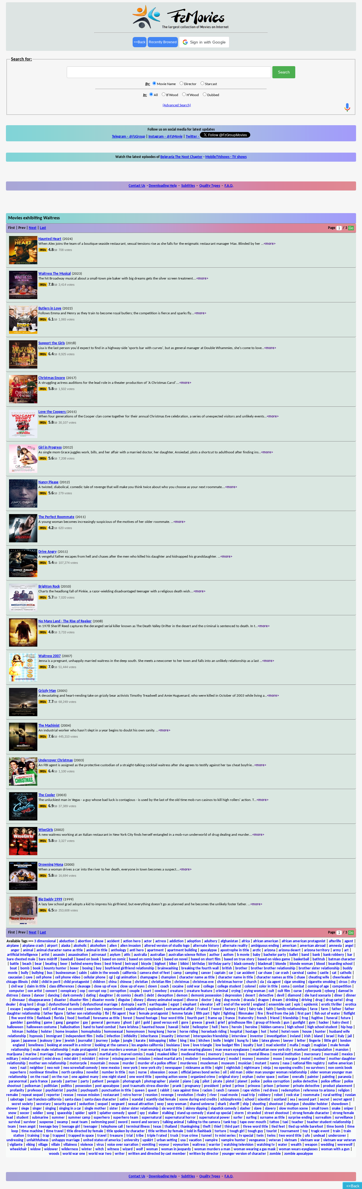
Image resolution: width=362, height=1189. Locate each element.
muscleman (209, 1063)
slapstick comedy (223, 1108)
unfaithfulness (37, 1140)
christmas (181, 982)
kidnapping (157, 1041)
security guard (65, 1104)
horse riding (189, 1032)
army (337, 950)
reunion (151, 1095)
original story (229, 1077)
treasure (116, 1136)
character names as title (275, 977)
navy (13, 1068)
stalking (168, 1113)
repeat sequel (32, 1095)
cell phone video (67, 977)
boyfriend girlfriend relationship (129, 968)
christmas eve (203, 982)
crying (235, 991)
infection (113, 1036)
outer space (266, 1077)
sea (292, 1099)
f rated (202, 1009)
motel (305, 1059)
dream (277, 1000)
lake (255, 1041)
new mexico (110, 1068)
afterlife (335, 941)
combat (298, 986)
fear (132, 1013)
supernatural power (214, 1117)
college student (229, 986)
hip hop (346, 1027)
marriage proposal (71, 1054)
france (230, 1018)
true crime (190, 1136)
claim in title (36, 986)
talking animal (173, 1122)
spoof (132, 1113)
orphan (247, 1077)
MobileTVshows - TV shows (226, 157)
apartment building (182, 950)
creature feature (199, 991)
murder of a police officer (157, 1063)
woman (152, 1149)
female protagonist (153, 1013)
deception (165, 995)
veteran (275, 1140)
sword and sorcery (145, 1122)
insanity (167, 1036)
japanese (29, 1041)
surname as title (272, 1117)
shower (12, 1108)
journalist (85, 1041)
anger (15, 950)
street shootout (276, 1113)
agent (348, 941)
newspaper (173, 1068)
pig (197, 1081)
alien (113, 946)
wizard (127, 1149)
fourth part (195, 1018)
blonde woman (301, 964)
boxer (74, 968)
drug (318, 1000)
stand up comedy (190, 1113)
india (99, 1036)
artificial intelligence (22, 955)
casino (311, 973)
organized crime (203, 1077)
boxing (87, 968)
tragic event (320, 1131)
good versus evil (165, 1023)
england (259, 1004)
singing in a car (70, 1108)
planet (242, 1081)
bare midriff (48, 959)
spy (142, 1113)
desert (250, 995)
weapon (311, 1145)
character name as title (197, 977)
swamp (62, 1122)
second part (307, 1099)
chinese (126, 982)
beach (26, 964)
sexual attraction (141, 1104)
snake (336, 1108)
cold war (193, 986)
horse (171, 1032)
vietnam (290, 1140)
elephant (190, 1004)
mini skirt (71, 1059)
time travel (54, 1131)
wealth (296, 1145)
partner (71, 1081)
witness (113, 1149)
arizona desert (290, 950)
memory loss (235, 1054)
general (97, 1023)
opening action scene (171, 1077)
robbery (264, 1095)
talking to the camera (203, 1122)
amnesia (335, 946)
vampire (211, 1140)
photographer (155, 1081)
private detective (306, 1086)
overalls (298, 1077)
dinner (351, 995)
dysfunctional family (64, 1004)
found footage (147, 1018)
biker (173, 964)
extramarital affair (180, 1009)
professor (34, 1090)
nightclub (233, 1068)
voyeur (164, 1145)
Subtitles (188, 186)
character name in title (235, 977)
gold (146, 1023)
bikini (184, 964)
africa (246, 941)
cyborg (330, 991)
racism (207, 1090)
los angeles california (147, 1045)
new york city (151, 1068)
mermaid (331, 1054)
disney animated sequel (165, 1000)
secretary (43, 1104)
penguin (113, 1081)
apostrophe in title (234, 950)
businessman (66, 973)
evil (45, 1009)
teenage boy (48, 1127)
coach (164, 986)
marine (30, 1054)
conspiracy (68, 991)
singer (37, 1108)
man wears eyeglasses (232, 1050)
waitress (198, 1145)
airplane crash (33, 946)
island (318, 1036)
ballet (293, 955)
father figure (53, 1013)
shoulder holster (315, 1104)
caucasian (15, 977)
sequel (103, 1104)
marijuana (14, 1054)
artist (45, 955)
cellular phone (94, 977)
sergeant (118, 1104)
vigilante (16, 1145)
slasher (245, 1108)
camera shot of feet (155, 973)
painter (313, 1077)
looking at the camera (111, 1045)
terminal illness (138, 1127)
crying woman (254, 991)
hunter (320, 1032)
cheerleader (342, 977)
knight (229, 1041)
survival (14, 1122)
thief (217, 1127)
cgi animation (126, 977)
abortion (84, 941)
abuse (99, 941)
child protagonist (76, 982)
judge (115, 1041)
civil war (17, 986)
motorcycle (78, 1063)
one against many (85, 1077)
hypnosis (36, 1036)
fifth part (203, 1013)
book (36, 968)
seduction (86, 1104)
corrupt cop (97, 991)
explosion (155, 1009)
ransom (233, 1090)
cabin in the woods (104, 973)
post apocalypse (107, 1086)
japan (15, 1041)
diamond (294, 995)
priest (226, 1086)
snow (12, 1113)
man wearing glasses (196, 1050)
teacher (297, 1122)
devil (280, 995)
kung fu (243, 1041)
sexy (160, 1104)
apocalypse (208, 950)
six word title (172, 1108)
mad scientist (276, 1045)
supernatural (151, 1117)
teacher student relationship (329, 1122)
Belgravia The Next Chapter (181, 157)
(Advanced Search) (177, 105)
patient (98, 1081)
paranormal (18, 1081)
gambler (16, 1023)
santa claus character (100, 1099)
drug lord (26, 1004)
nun (132, 1072)
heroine (251, 1027)
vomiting (148, 1145)
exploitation (135, 1009)
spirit (92, 1113)
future (346, 1018)
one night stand (114, 1077)
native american (340, 1063)
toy (305, 1131)
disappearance (40, 1000)
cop (82, 991)
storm (239, 1113)
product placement (337, 1086)
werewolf (344, 1145)
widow (35, 1149)
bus (49, 973)
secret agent (342, 1099)
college (208, 986)
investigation (276, 1036)
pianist (174, 1081)
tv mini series (225, 1136)
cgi (111, 977)
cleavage (83, 986)
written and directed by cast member (157, 1154)
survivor (29, 1122)
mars (92, 1054)
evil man (58, 1009)
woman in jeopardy (176, 1149)
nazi (23, 1068)
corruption (118, 991)
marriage (47, 1054)
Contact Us (137, 186)
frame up (215, 1018)
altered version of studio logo (166, 946)
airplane (13, 946)
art (346, 950)
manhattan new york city (272, 1050)
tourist (271, 1131)
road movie (229, 1095)
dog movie (232, 1000)
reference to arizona (319, 1090)
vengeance (257, 1140)
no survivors (315, 1068)
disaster (60, 1000)
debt (150, 995)
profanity (17, 1090)
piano (187, 1081)
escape (15, 1009)
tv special (246, 1136)
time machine (32, 1131)
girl (137, 1023)
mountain (97, 1063)
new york (130, 1068)
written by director (204, 1154)
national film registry (309, 1063)
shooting (259, 1104)
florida (59, 1018)
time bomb (335, 1127)
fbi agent (119, 1013)
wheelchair (18, 1149)
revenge (167, 1095)
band (305, 955)
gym (312, 1023)
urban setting (167, 1140)
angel (349, 946)
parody (56, 1081)
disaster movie (103, 1000)
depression (233, 995)
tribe (140, 1136)
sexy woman (176, 1104)
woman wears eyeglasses (298, 1149)
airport (52, 946)
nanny (274, 1063)
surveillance (344, 1117)
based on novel (176, 959)
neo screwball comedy (80, 1068)
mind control (31, 1059)
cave (29, 977)
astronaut (98, 955)
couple (135, 991)
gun (286, 1023)
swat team (79, 1122)
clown (152, 986)
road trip (248, 1095)
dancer (39, 995)
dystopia (127, 1004)
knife (217, 1041)
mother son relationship (47, 1063)
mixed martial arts (168, 1059)
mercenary (312, 1054)
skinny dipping (196, 1108)
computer (16, 991)
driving (306, 1000)
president (211, 1086)
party (85, 1081)
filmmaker (246, 1013)
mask (150, 1054)
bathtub (319, 959)
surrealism (323, 1117)
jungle (127, 1041)
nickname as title (199, 1068)
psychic (71, 1090)
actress (160, 941)
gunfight (299, 1023)
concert (51, 991)
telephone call (112, 1127)
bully (24, 973)
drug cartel (334, 1000)
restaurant (111, 1095)
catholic (346, 973)
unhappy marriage (66, 1140)
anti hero (137, 950)
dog (218, 1000)
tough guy (255, 1131)
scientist (264, 1099)
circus (343, 982)
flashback (44, 1018)
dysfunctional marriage (100, 1004)
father (336, 1009)
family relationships (292, 1009)
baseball (67, 959)
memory (214, 1054)
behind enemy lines (86, 964)
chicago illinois (17, 982)
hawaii (173, 1027)
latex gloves (271, 1041)
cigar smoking (294, 982)
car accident (246, 973)
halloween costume (42, 1027)
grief (221, 1023)
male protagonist (85, 1050)
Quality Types (209, 186)
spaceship (64, 1113)
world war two (100, 1154)
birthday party (219, 964)
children (99, 982)
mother (320, 1059)
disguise (124, 1000)
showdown (339, 1104)
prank (177, 1086)
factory (230, 1009)
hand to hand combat (99, 1027)
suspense (46, 1122)
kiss (192, 1041)
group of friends (268, 1023)
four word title (172, 1018)
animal (28, 950)
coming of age (318, 986)
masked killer (167, 1054)
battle (14, 964)
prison (268, 1086)
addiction (176, 941)
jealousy (46, 1041)
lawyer (288, 1041)
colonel (250, 986)
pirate (217, 1081)
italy (341, 1036)
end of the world (237, 1004)
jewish (70, 1041)
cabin (83, 973)
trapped (59, 1136)
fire (260, 1013)
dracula (249, 1000)
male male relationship (50, 1050)
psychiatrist (54, 1090)
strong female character (310, 1113)
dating (91, 995)
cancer (206, 973)
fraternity (245, 1018)
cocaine (178, 986)
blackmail (265, 964)
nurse (142, 1072)
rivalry (201, 1095)
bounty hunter (55, 968)
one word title (140, 1077)
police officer (331, 1081)
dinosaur (18, 1000)
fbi (107, 1013)
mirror (104, 1059)
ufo (307, 1136)
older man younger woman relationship (276, 1072)
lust (259, 1045)
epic (297, 1004)
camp (177, 973)
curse (298, 991)
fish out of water (327, 1013)
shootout (276, 1104)
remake (12, 1095)
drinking (292, 1000)
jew (58, 1041)
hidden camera (272, 1027)
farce (314, 1009)
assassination (78, 955)
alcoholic (80, 946)
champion (168, 977)
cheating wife (319, 977)
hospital (236, 1032)
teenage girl (71, 1127)
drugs (41, 1004)
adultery (210, 941)
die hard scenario (318, 995)
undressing (15, 1140)
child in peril (51, 982)
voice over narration (122, 1145)
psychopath (89, 1090)
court (147, 991)
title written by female (165, 1131)
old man (236, 1072)
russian (350, 1095)
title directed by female (85, 1131)
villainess (70, 1145)
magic (305, 1045)
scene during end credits (198, 1099)
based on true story (239, 959)
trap (46, 1136)
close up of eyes (132, 986)
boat (13, 968)
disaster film (79, 1000)
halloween (15, 1027)
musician (244, 1063)
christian (141, 982)
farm (324, 1009)
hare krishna (128, 1027)
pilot (206, 1081)
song (50, 1113)
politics (66, 1086)
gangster (72, 1023)
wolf (139, 1149)
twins (271, 1136)
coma (285, 986)
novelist (92, 1072)
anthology (118, 950)
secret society (22, 1104)
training (33, 1136)
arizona (269, 950)
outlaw (283, 1077)
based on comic (114, 959)
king (183, 1041)
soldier (38, 1113)
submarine (40, 1117)
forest (127, 1018)
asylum (115, 955)
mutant (260, 1063)
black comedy (244, 964)
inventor (256, 1036)
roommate (311, 1095)
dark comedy (73, 995)
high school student (322, 1027)
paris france (39, 1081)
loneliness (36, 1045)
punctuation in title (116, 1090)
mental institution (287, 1054)
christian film (161, 982)
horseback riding (214, 1032)
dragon (263, 1000)
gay (85, 1023)
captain (219, 973)
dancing (53, 995)
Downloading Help (163, 186)
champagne (149, 977)
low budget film (228, 1045)
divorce (192, 1000)
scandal (137, 1099)
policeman (32, 1086)
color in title (268, 986)
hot (263, 1032)
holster (46, 1032)
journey (102, 1041)
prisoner (283, 1086)
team (12, 1127)
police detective (305, 1081)
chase (301, 977)
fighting (229, 1013)
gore (184, 1023)
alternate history (206, 946)
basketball (301, 959)
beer (64, 964)
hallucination (70, 1027)
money (247, 1059)
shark (222, 1104)
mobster (192, 1059)
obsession (157, 1072)
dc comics (124, 995)
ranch (220, 1090)
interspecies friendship (210, 1036)
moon (277, 1059)
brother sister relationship (319, 968)
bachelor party (275, 955)
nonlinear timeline (43, 1072)
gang (59, 1023)
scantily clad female (161, 1099)
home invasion (66, 1032)
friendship (290, 1018)
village (43, 1145)
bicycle (146, 964)
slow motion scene (293, 1108)
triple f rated (157, 1136)
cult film (284, 991)
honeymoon (135, 1032)
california (129, 973)
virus (100, 1145)
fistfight (349, 1013)
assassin (59, 955)
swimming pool (103, 1122)
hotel (274, 1032)
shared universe (202, 1104)
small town (319, 1108)
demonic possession (206, 995)
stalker (153, 1113)
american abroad (313, 946)
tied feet (278, 1127)
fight (216, 1013)
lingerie (315, 1041)
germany (113, 1023)
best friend (113, 964)
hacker (324, 1023)
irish (307, 1036)
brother (241, 968)
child (34, 982)
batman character (341, 959)
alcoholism (98, 946)
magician (320, 1045)
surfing (251, 1117)
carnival (298, 973)
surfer (238, 1117)
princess (254, 1086)
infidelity (130, 1036)
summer (58, 1117)
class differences (61, 986)
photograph (132, 1081)
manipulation (322, 1050)
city (353, 982)
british (227, 968)
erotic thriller (331, 1004)
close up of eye (105, 986)
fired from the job (280, 1013)
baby (256, 955)
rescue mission (88, 1095)
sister (113, 1108)
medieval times (193, 1054)
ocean (173, 1072)
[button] (204, 42)
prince (239, 1086)
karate (141, 1041)
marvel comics (132, 1054)
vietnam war (310, 1140)
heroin (237, 1027)
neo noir (53, 1068)
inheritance (149, 1036)
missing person (123, 1059)
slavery (270, 1108)
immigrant (54, 1036)
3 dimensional (45, 941)
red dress (270, 1090)
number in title (113, 1072)
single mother (95, 1108)
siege (25, 1108)
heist (185, 1027)
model (234, 1059)
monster (263, 1059)
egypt (175, 1004)
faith (269, 1009)
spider (80, 1113)
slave (258, 1108)
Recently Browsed (163, 42)
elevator (206, 1004)
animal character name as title (59, 950)
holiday (32, 1032)
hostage (251, 1032)
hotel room (290, 1032)
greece (197, 1023)
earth (141, 1004)
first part (304, 1013)
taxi (285, 1122)
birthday (198, 964)
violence (86, 1145)
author (214, 955)
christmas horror (230, 982)
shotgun (292, 1104)
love (186, 1045)
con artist (35, 991)
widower (51, 1149)
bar (349, 955)
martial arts (108, 1054)
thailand (171, 1127)
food (70, 1018)
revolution (185, 1095)
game (48, 1023)
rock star (292, 1095)
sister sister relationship (139, 1108)
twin (260, 1136)
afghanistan (229, 941)
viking (30, 1145)
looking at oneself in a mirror (69, 1045)
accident (113, 941)
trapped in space (81, 1136)
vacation (195, 1140)
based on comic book (145, 959)
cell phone (44, 977)
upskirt (148, 1140)
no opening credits (288, 1068)
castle (324, 973)
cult (271, 991)
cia (262, 982)
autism (228, 955)
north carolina (72, 1072)
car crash (282, 973)
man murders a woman (119, 1050)
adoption (194, 941)
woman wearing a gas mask (254, 1149)
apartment (155, 950)
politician (51, 1086)
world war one (74, 1154)
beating (51, 964)
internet (183, 1036)
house (307, 1032)
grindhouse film (240, 1023)
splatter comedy (112, 1113)
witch (99, 1149)
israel (330, 1036)
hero (224, 1027)
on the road (39, 1077)
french (262, 1018)
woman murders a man (212, 1149)
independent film (79, 1036)
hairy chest (340, 1023)
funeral (331, 1018)
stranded (254, 1113)
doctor (206, 1000)
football (84, 1018)
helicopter (200, 1027)
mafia (294, 1045)
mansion (341, 1050)
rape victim (251, 1090)
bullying (38, 973)
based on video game (274, 959)
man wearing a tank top (159, 1050)
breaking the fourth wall (200, 968)
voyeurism (181, 1145)
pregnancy (193, 1086)
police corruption (276, 1081)
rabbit (164, 1090)
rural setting (332, 1095)
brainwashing (168, 968)
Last (43, 228)
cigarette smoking (321, 982)
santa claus (73, 1099)
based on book (87, 959)
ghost (127, 1023)
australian (157, 955)
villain (55, 1145)
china (113, 982)
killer (173, 1041)
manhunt (301, 1050)
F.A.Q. (229, 186)
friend (274, 1018)
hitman (17, 1032)
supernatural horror (180, 1117)
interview (239, 1036)
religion (344, 1090)
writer (120, 1154)
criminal (222, 991)
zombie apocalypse (298, 1154)
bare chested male (21, 959)
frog (305, 1018)
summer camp (79, 1117)
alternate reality (234, 946)
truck (174, 1136)
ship (246, 1104)
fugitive (317, 1018)
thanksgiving (189, 1127)
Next (32, 228)
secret (324, 1099)
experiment (113, 1009)
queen (140, 1090)
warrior (214, 1145)
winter (86, 1149)
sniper (349, 1108)
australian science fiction (187, 955)
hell (214, 1027)
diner (338, 995)
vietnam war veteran (339, 1140)
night (219, 1068)
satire (124, 1099)
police (255, 1081)
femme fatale (182, 1013)
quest (152, 1090)
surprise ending (300, 1117)
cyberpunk (313, 991)
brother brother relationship (273, 968)
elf (218, 1004)
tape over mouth (253, 1122)
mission (144, 1059)
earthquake (158, 1004)
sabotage (17, 1099)
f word (216, 1009)
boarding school (340, 964)
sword (123, 1122)
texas (157, 1127)
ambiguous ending (265, 946)
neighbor (37, 1068)
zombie (275, 1154)
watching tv (266, 1145)
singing (50, 1108)
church (251, 982)
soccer (24, 1113)
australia (140, 955)
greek (210, 1023)
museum (228, 1063)
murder (128, 1063)
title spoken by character (126, 1131)
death (138, 995)
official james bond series (200, 1072)
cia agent (274, 982)
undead (319, 1136)
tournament (289, 1131)
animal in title (96, 950)
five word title (22, 1018)
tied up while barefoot (305, 1127)
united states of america (101, 1140)
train (336, 1131)
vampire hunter (233, 1140)
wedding (327, 1145)
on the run (60, 1077)
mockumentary (213, 1059)
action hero (132, 941)
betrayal (131, 964)
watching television (238, 1145)
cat (334, 973)
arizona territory (316, 950)
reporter (53, 1095)
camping (191, 973)
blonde (280, 964)
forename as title (106, 1018)
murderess (188, 1063)
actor (148, 941)
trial (129, 1136)
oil (225, 1072)
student (22, 1117)
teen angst (27, 1127)
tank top (229, 1122)
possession (83, 1086)
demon (182, 995)
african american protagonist (304, 941)
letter (301, 1041)
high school (295, 1027)
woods (54, 1154)
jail (350, 1036)
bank (316, 955)
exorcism (94, 1009)
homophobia (91, 1032)
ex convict (75, 1009)
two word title (290, 1136)
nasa (286, 1063)
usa (183, 1140)
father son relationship (84, 1013)
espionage (32, 1009)
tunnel (206, 1136)
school (249, 1099)
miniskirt (88, 1059)
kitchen (204, 1041)
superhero (102, 1117)
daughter (106, 995)
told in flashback (199, 1131)
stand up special (219, 1113)
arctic (257, 950)
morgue (291, 1059)
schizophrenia (230, 1099)
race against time (186, 1090)
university (131, 1140)
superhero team (125, 1117)
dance (26, 995)
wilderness (69, 1149)
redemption (290, 1090)
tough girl (237, 1131)
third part (232, 1127)
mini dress (53, 1059)
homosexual (113, 1032)
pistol (230, 1081)
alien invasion (130, 946)
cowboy (161, 991)
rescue (68, 1095)
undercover (337, 1136)
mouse (114, 1063)
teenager (90, 1127)
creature (176, 991)
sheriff (234, 1104)
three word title (255, 1127)
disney (138, 1000)
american (289, 946)
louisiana (173, 1045)
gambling (33, 1023)
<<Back (139, 42)
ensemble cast (280, 1004)
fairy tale (256, 1009)
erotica (350, 1004)
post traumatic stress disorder (146, 1086)
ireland (295, 1036)
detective (266, 995)
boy (99, 968)
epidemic (311, 1004)
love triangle (202, 1045)
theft (206, 1127)
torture (220, 1131)
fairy (242, 1009)
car (231, 973)
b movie (243, 955)
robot (278, 1095)
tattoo (274, 1122)
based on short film (206, 959)
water (282, 1145)
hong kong (156, 1032)
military (12, 1059)
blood (320, 964)
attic (127, 955)
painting (328, 1077)
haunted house (153, 1027)
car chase (265, 973)
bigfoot (160, 964)
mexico (347, 1054)
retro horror (132, 1095)
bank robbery (333, 955)
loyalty (248, 1045)
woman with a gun (335, 1149)
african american (265, 941)
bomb (24, 968)
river (213, 1095)
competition (341, 986)
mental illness (258, 1054)
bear (38, 964)
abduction (66, 941)
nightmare (252, 1068)
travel (101, 1136)
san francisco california (44, 1099)
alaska (65, 946)
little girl (330, 1041)
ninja (267, 1068)
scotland (280, 1099)
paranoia (344, 1077)
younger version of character (244, 1154)
